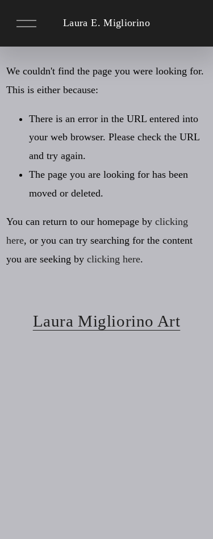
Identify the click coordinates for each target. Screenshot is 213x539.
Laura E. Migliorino (106, 22)
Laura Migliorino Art (107, 321)
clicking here (113, 259)
